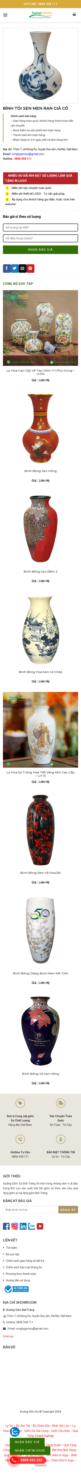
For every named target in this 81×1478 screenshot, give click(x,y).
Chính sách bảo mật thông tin (24, 1267)
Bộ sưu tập (12, 1254)
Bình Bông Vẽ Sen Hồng (40, 1074)
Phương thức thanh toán (21, 1273)
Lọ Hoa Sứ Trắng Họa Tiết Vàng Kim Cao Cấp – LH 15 (40, 774)
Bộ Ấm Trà (23, 1426)
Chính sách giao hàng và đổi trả (25, 1260)
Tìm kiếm (11, 1247)
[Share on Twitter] (15, 268)
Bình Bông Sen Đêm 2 (41, 571)
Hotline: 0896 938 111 (40, 4)
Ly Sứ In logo (35, 1455)
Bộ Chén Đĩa (41, 1426)
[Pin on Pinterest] (30, 268)
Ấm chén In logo (57, 1455)
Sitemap (8, 1336)
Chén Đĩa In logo (63, 1460)
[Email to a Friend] (23, 268)
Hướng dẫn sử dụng (18, 1280)
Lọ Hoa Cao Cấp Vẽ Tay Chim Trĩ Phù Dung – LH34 (40, 372)
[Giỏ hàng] (74, 15)
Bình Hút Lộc (60, 1426)
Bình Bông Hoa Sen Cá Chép (41, 672)
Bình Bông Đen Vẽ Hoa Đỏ (40, 873)
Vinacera (40, 1465)
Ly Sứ (9, 1426)
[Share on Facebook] (7, 268)
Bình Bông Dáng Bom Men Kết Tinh (40, 973)
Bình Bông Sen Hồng (40, 471)
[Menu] (5, 15)
